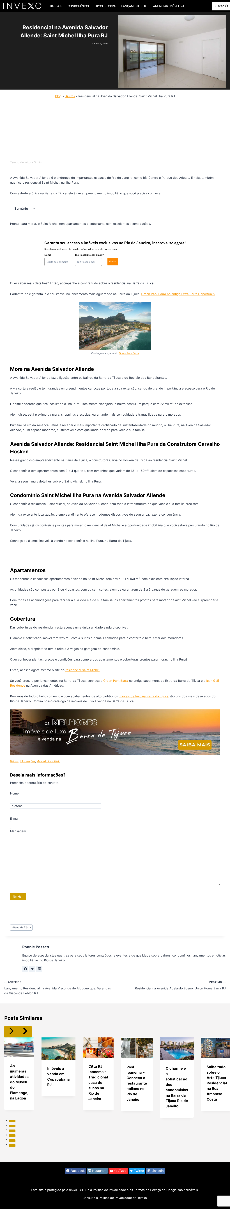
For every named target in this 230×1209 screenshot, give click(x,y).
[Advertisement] (112, 128)
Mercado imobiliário (48, 761)
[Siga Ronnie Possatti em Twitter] (32, 969)
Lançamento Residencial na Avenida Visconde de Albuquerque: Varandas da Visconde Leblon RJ (57, 988)
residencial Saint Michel (82, 670)
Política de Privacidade (109, 1190)
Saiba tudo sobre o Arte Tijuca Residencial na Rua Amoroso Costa (217, 1083)
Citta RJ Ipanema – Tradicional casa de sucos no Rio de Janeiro (98, 1082)
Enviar (112, 261)
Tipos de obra (105, 6)
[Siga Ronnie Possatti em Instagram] (39, 969)
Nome (47, 254)
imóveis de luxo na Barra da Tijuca (144, 696)
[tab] (12, 1121)
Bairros (56, 6)
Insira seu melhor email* (89, 254)
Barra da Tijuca (21, 927)
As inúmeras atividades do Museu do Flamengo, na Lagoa (19, 1082)
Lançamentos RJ (134, 6)
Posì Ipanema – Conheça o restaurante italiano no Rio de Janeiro (136, 1083)
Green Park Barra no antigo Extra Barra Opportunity (178, 294)
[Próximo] (25, 1031)
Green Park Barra (129, 353)
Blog (58, 96)
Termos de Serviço (147, 1190)
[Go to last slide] (11, 1031)
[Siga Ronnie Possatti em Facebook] (25, 969)
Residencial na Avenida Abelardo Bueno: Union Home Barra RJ (180, 985)
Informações (27, 761)
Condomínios (78, 6)
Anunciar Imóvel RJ (168, 6)
